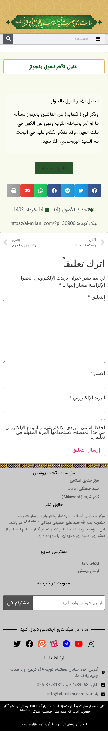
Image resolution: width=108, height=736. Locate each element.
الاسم (97, 373)
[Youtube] (79, 644)
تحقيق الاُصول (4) (71, 210)
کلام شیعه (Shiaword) (80, 497)
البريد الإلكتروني (87, 397)
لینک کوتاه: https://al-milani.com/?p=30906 (54, 223)
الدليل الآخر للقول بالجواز (54, 67)
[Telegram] (66, 644)
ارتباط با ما (90, 563)
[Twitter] (17, 644)
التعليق (96, 297)
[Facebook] (29, 644)
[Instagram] (91, 644)
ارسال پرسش (88, 571)
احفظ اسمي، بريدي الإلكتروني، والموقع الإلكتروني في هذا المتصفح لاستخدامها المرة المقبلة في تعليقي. (55, 432)
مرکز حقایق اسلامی (84, 480)
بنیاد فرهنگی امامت (83, 489)
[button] (54, 168)
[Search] (8, 39)
